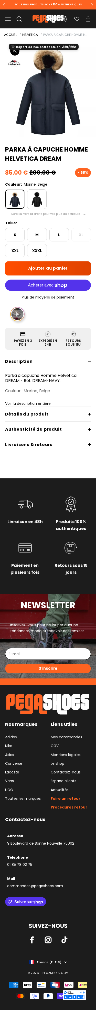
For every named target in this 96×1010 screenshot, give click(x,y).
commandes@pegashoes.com (35, 885)
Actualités (60, 789)
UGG (9, 789)
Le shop (57, 763)
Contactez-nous (66, 772)
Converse (13, 763)
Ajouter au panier (48, 268)
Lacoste (12, 772)
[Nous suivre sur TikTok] (64, 940)
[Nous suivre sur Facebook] (32, 940)
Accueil (10, 35)
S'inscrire (48, 668)
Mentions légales (66, 754)
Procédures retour (69, 807)
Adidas (11, 737)
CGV (55, 745)
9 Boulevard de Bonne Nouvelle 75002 (40, 843)
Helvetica (30, 35)
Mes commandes (66, 737)
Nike (8, 745)
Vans (9, 780)
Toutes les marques (23, 798)
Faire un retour (65, 798)
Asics (9, 754)
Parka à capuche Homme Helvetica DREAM (65, 35)
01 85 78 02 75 (19, 864)
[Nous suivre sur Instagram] (48, 940)
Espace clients (63, 780)
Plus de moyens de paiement (48, 297)
